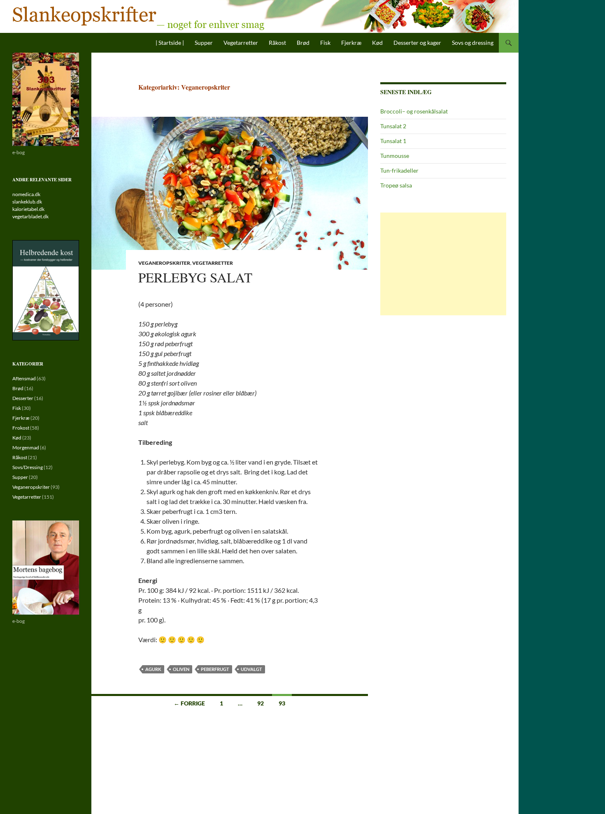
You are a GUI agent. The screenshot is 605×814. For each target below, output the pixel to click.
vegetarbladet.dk (30, 216)
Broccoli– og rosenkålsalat (414, 111)
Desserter (22, 398)
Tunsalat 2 (393, 126)
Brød (303, 42)
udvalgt (251, 669)
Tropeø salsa (396, 185)
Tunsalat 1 (393, 140)
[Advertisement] (443, 264)
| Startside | (170, 42)
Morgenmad (25, 447)
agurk (153, 669)
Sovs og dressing (472, 42)
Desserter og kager (417, 42)
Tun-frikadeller (399, 170)
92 (260, 703)
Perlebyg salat (195, 277)
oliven (181, 669)
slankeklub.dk (27, 202)
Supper (204, 42)
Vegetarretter (240, 42)
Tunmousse (394, 155)
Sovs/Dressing (27, 467)
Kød (377, 42)
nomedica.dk (26, 194)
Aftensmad (24, 378)
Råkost (277, 42)
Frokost (20, 428)
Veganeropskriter (164, 263)
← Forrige (189, 703)
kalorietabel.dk (28, 209)
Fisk (325, 42)
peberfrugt (215, 669)
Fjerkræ (351, 42)
